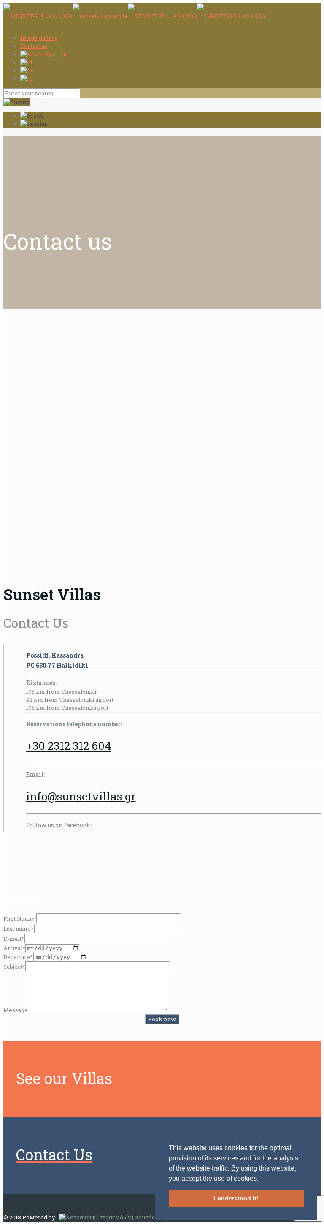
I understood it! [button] (236, 1198)
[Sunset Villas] (134, 16)
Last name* (18, 928)
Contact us (33, 46)
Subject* (14, 966)
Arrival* (14, 948)
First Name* (19, 918)
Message (15, 1010)
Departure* (18, 957)
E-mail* (13, 938)
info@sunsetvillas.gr (81, 796)
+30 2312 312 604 (68, 745)
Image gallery (39, 38)
